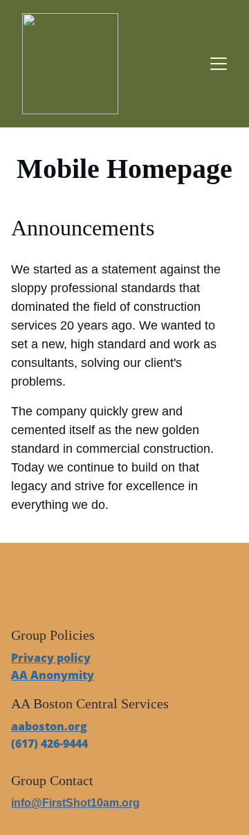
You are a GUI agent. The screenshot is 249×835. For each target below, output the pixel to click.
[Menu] (218, 63)
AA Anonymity (52, 675)
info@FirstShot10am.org (75, 803)
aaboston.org (49, 726)
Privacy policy (51, 657)
